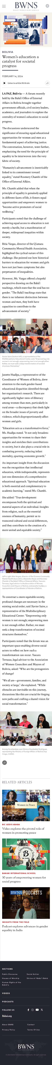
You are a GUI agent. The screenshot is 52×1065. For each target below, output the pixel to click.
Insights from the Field (15, 922)
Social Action (33, 974)
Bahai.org (7, 1015)
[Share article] (47, 83)
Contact (31, 1024)
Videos (6, 993)
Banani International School (19, 873)
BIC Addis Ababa (11, 824)
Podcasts (8, 1001)
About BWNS (8, 1024)
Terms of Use (33, 1030)
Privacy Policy (8, 1030)
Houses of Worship (10, 978)
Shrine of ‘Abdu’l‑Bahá (37, 978)
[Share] (4, 762)
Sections (7, 968)
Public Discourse (10, 974)
